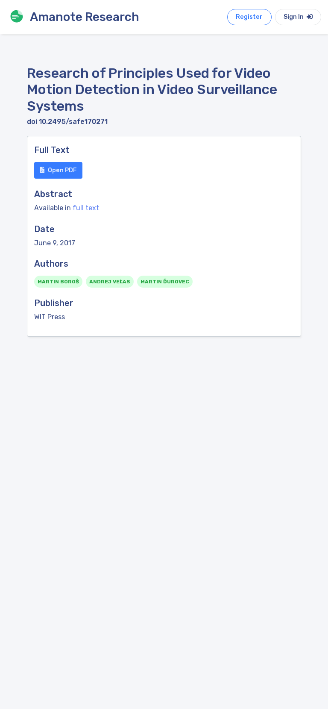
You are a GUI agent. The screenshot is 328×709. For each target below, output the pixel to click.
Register (249, 17)
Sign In (294, 17)
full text (86, 208)
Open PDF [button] (62, 170)
